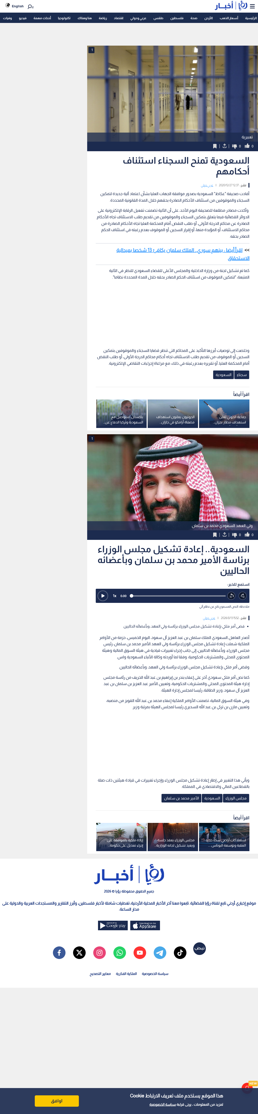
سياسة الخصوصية (162, 1104)
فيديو (22, 18)
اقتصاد (118, 18)
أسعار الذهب (229, 18)
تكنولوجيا (64, 18)
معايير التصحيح (100, 974)
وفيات (7, 18)
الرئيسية (251, 18)
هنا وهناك (85, 18)
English (18, 6)
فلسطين (176, 18)
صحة (193, 18)
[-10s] (231, 596)
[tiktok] (180, 952)
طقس (158, 18)
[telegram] (160, 952)
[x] (79, 952)
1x (114, 596)
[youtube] (140, 952)
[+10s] (242, 596)
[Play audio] (103, 596)
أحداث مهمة (42, 18)
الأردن (208, 18)
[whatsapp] (119, 952)
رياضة (103, 18)
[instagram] (99, 952)
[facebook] (59, 952)
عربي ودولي (138, 18)
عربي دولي (207, 185)
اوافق (56, 1100)
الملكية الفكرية (126, 974)
